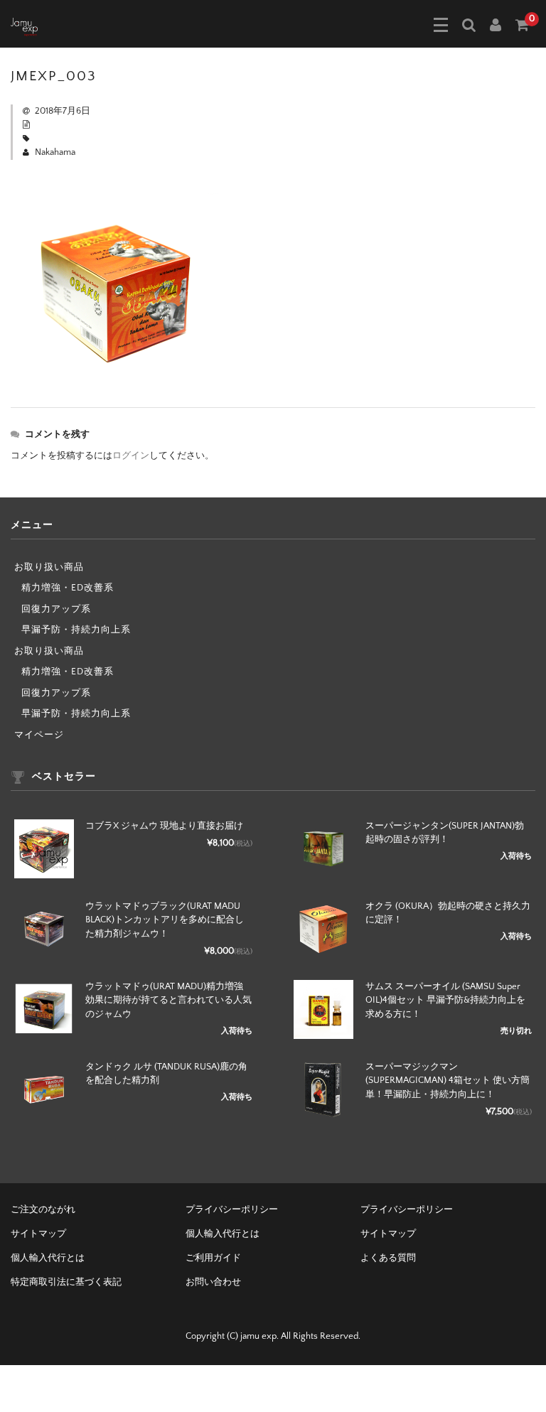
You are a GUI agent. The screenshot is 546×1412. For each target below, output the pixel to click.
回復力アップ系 (56, 609)
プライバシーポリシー (232, 1209)
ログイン (130, 455)
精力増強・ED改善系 (67, 588)
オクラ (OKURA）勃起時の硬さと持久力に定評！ (447, 913)
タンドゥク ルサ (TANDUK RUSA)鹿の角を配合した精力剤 (166, 1074)
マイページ (39, 735)
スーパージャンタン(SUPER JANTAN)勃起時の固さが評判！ (444, 833)
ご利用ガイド (213, 1258)
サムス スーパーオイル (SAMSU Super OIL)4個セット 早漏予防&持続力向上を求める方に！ (445, 1000)
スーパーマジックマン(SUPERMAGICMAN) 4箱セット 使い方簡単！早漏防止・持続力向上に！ (447, 1080)
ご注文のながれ (43, 1209)
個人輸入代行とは (222, 1234)
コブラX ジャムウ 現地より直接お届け (164, 826)
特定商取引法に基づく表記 (66, 1282)
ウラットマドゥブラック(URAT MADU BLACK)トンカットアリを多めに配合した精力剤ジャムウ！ (164, 920)
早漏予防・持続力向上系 (76, 630)
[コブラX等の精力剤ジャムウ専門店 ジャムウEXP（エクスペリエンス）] (24, 25)
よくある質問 (388, 1258)
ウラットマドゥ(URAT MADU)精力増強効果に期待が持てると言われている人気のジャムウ (168, 1000)
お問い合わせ (213, 1282)
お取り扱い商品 (49, 567)
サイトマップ (38, 1234)
